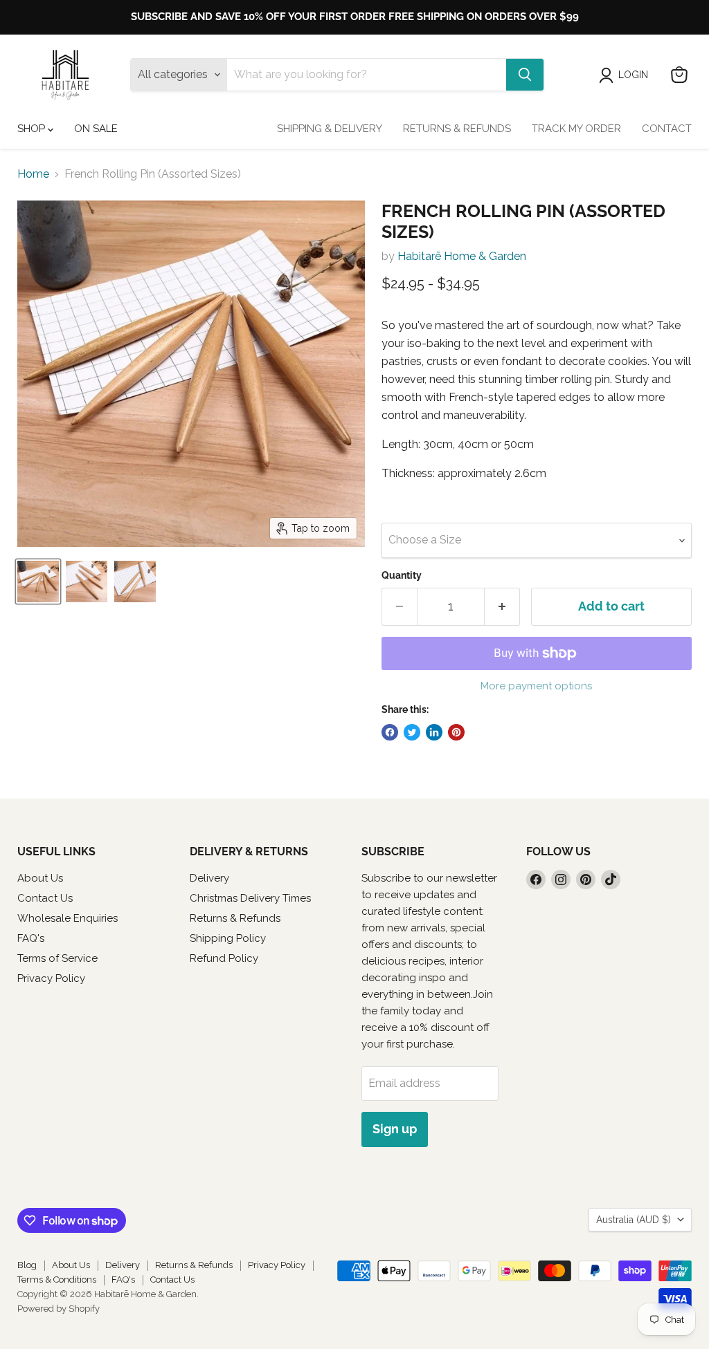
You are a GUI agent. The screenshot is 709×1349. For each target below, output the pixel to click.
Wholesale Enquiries (67, 918)
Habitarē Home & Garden (461, 256)
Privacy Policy (51, 978)
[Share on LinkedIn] (434, 732)
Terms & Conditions (56, 1279)
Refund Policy (224, 958)
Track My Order (576, 128)
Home (33, 174)
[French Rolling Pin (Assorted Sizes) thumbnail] (38, 581)
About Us (40, 878)
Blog (27, 1265)
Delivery (209, 878)
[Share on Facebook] (390, 732)
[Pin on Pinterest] (456, 732)
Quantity (402, 575)
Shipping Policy (228, 938)
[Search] (525, 75)
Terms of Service (57, 958)
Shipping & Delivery (329, 128)
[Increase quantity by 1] (502, 607)
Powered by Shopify (58, 1308)
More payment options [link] (536, 686)
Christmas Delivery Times (250, 898)
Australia (633, 1219)
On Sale (96, 128)
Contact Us (45, 898)
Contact (667, 128)
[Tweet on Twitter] (412, 732)
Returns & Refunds (457, 128)
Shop (32, 128)
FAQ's (30, 938)
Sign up (395, 1129)
